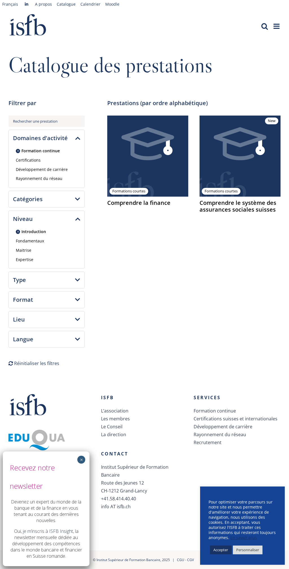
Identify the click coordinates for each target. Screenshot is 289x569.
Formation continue (40, 150)
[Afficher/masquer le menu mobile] (277, 26)
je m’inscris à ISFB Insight (48, 531)
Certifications (28, 160)
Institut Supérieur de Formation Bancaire (128, 559)
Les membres (115, 419)
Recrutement (208, 442)
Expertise (24, 259)
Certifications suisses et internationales (235, 419)
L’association (114, 411)
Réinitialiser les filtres (36, 363)
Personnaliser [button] (247, 549)
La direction (113, 434)
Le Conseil (111, 427)
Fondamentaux (30, 241)
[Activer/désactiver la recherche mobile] (264, 26)
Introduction (33, 231)
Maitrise (23, 250)
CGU (180, 559)
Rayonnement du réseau (39, 178)
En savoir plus (243, 537)
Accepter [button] (220, 549)
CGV (190, 559)
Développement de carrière (42, 169)
